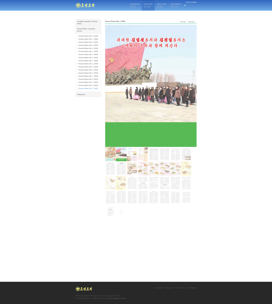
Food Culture (179, 288)
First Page (183, 22)
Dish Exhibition (192, 288)
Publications (81, 94)
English (194, 2)
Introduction (158, 288)
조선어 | (188, 2)
